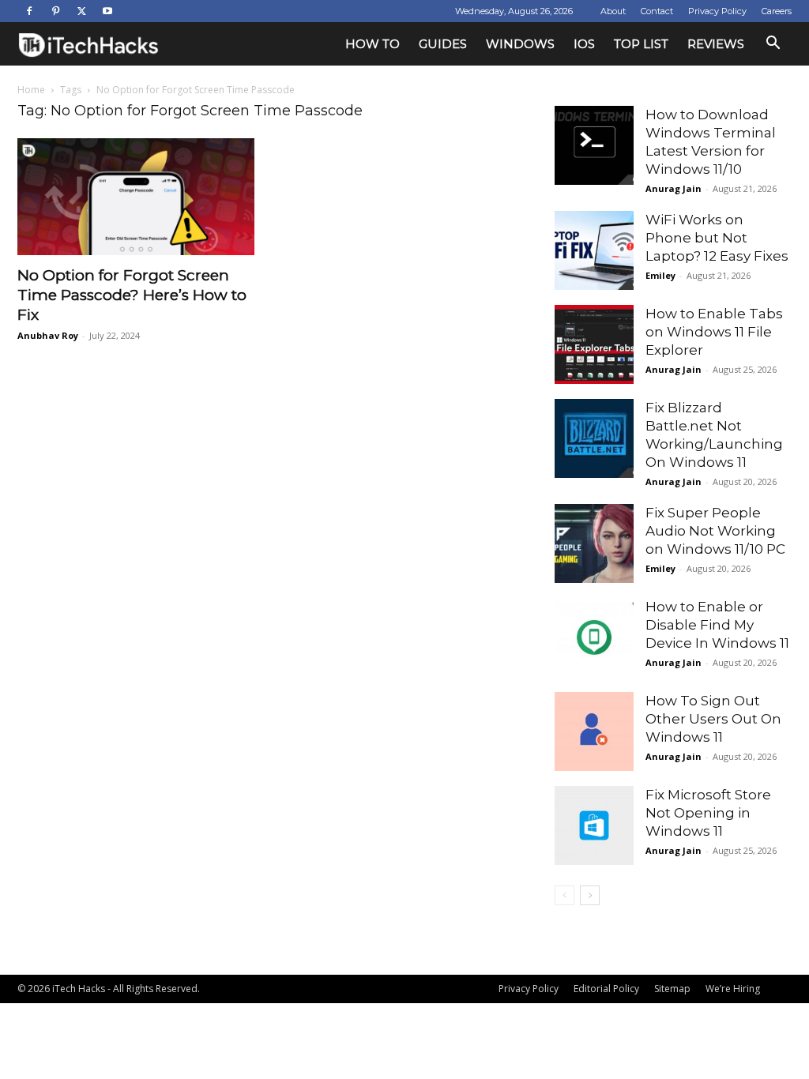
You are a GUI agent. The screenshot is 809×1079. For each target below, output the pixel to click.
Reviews (715, 43)
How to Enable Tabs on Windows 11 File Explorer (714, 332)
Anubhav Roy (47, 335)
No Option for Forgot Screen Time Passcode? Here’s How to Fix (131, 295)
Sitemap (672, 988)
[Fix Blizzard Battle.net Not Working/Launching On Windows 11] (594, 438)
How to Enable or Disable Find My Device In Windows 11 (717, 625)
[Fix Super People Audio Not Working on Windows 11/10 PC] (594, 543)
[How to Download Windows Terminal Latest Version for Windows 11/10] (594, 145)
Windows (520, 43)
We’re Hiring (733, 988)
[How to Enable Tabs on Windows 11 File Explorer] (594, 344)
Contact (657, 11)
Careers (777, 11)
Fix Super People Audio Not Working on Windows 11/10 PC (715, 531)
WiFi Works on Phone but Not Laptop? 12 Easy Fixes (716, 238)
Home (31, 89)
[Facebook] (29, 11)
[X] (81, 11)
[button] (773, 44)
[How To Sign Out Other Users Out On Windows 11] (594, 731)
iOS (584, 43)
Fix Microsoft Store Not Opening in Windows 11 (708, 813)
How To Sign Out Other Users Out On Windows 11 (713, 719)
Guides (443, 43)
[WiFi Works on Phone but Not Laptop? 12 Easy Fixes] (594, 250)
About (613, 11)
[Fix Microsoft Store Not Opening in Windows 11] (594, 825)
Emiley (660, 275)
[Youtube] (107, 11)
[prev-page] (564, 895)
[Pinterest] (55, 11)
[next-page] (590, 895)
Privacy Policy (717, 11)
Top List (641, 43)
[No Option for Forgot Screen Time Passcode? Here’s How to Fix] (135, 196)
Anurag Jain (673, 188)
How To (372, 43)
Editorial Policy (606, 988)
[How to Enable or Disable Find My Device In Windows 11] (594, 637)
